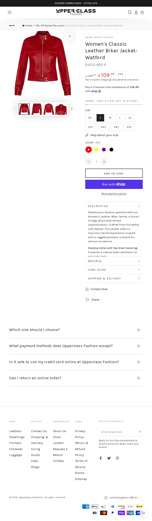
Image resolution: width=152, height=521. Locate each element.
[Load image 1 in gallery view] (24, 109)
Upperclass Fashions (31, 497)
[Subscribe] (140, 432)
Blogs (35, 467)
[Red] (88, 149)
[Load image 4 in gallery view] (61, 109)
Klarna (79, 473)
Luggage (15, 455)
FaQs (34, 461)
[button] (130, 12)
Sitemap (81, 479)
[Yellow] (96, 149)
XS (90, 117)
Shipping (106, 79)
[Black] (111, 149)
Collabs (58, 461)
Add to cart (114, 173)
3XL (103, 126)
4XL (116, 126)
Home (28, 25)
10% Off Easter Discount (49, 25)
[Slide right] (72, 109)
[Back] (14, 25)
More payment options (114, 193)
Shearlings (17, 437)
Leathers (15, 431)
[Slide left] (13, 109)
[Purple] (103, 149)
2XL (90, 126)
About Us (59, 431)
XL (130, 117)
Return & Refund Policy (82, 449)
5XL (129, 126)
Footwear (16, 449)
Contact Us (39, 431)
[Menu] (9, 12)
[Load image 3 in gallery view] (48, 109)
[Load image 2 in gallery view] (36, 109)
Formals (15, 443)
